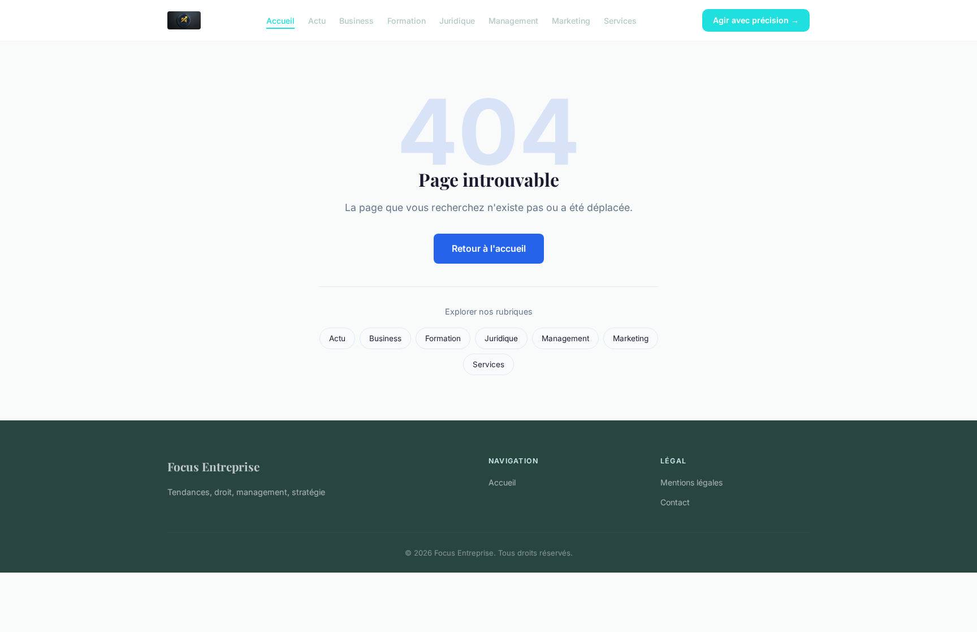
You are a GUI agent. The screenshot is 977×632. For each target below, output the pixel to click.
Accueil (280, 20)
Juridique (457, 20)
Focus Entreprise (213, 466)
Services (620, 20)
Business (356, 20)
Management (513, 20)
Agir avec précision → (756, 20)
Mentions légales (691, 482)
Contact (675, 502)
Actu (317, 20)
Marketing (571, 20)
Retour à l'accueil (489, 248)
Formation (406, 20)
